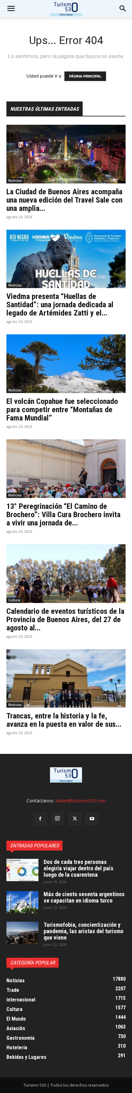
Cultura (14, 600)
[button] (123, 8)
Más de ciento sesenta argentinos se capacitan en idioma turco (84, 897)
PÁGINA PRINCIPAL (85, 76)
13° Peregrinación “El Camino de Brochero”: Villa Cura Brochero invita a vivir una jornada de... (63, 514)
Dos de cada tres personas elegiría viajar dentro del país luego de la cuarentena (78, 868)
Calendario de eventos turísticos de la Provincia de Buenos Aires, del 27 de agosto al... (65, 619)
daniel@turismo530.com (80, 801)
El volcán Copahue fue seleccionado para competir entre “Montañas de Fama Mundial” (62, 409)
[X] (74, 819)
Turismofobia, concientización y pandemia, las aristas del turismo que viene (83, 931)
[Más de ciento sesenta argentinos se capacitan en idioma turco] (22, 902)
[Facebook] (40, 819)
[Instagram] (57, 818)
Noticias (15, 180)
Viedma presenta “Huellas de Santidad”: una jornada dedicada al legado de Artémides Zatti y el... (59, 304)
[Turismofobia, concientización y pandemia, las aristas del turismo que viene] (22, 933)
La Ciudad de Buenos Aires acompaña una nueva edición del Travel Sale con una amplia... (64, 200)
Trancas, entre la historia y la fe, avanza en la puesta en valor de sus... (63, 720)
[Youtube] (92, 819)
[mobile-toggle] (11, 8)
